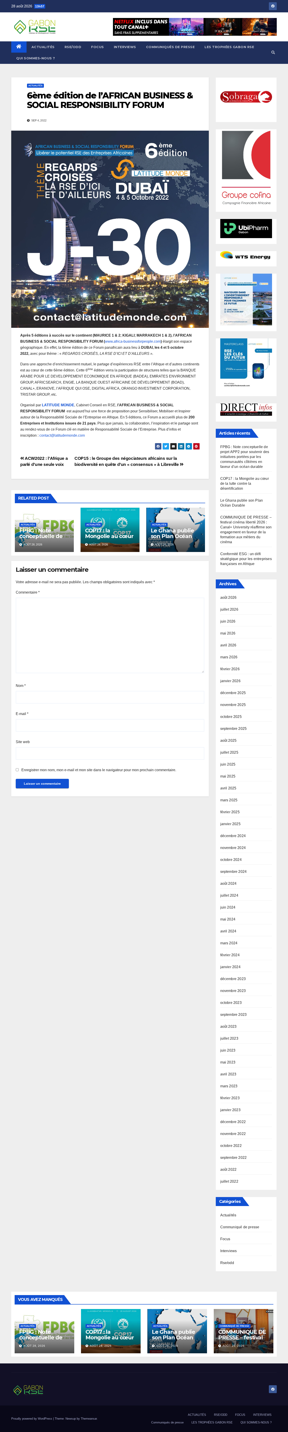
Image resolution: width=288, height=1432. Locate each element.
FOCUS (97, 47)
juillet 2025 (229, 752)
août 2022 (228, 1169)
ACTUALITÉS (43, 47)
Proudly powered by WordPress (32, 1418)
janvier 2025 (230, 824)
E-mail (22, 714)
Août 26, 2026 (167, 1345)
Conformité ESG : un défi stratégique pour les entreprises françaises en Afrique (246, 559)
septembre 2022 (233, 1157)
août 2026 (228, 597)
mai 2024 (228, 919)
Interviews (228, 1251)
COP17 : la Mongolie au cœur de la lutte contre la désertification (109, 539)
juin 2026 (228, 621)
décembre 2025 (233, 693)
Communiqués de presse (170, 47)
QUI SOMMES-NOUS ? (35, 58)
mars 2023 (229, 1086)
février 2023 (230, 1098)
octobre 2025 (231, 717)
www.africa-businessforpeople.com (133, 341)
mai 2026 (228, 633)
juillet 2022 (229, 1181)
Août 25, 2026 (233, 1345)
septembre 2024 (233, 871)
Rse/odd (227, 1263)
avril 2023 (228, 1074)
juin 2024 (228, 907)
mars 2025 (229, 800)
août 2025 (228, 740)
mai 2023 (228, 1062)
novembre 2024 (233, 848)
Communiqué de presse (239, 1227)
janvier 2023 (230, 1110)
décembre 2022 (233, 1122)
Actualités (35, 85)
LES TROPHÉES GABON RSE (229, 47)
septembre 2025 (233, 729)
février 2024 (230, 955)
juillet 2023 (229, 1038)
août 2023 (228, 1026)
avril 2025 (228, 788)
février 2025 (230, 812)
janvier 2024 (230, 967)
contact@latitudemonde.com (62, 435)
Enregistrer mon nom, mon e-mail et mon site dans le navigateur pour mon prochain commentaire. (98, 770)
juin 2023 (228, 1050)
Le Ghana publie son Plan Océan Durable (172, 536)
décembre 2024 (233, 836)
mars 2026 (229, 657)
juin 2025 (228, 764)
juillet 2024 (229, 895)
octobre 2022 (231, 1146)
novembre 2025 (233, 705)
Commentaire (28, 592)
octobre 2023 (231, 1003)
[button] (273, 52)
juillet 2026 (229, 609)
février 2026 (230, 669)
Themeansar (89, 1418)
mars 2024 (229, 943)
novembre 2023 (233, 991)
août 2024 (228, 883)
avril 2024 (228, 931)
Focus (225, 1239)
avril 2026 (228, 645)
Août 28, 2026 (34, 1345)
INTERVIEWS (125, 47)
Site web (23, 742)
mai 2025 (228, 776)
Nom (21, 686)
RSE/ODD (73, 47)
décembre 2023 (233, 979)
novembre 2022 (233, 1134)
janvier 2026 (230, 681)
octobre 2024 (231, 860)
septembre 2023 (233, 1014)
